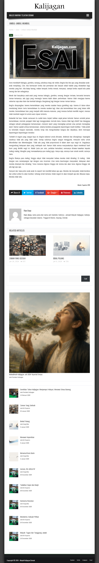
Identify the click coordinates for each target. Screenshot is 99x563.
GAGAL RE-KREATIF (27, 469)
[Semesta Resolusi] (13, 505)
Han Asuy (27, 210)
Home (11, 29)
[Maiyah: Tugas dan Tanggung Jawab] (13, 537)
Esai (17, 29)
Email (91, 560)
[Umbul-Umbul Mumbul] (49, 58)
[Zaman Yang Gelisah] (27, 245)
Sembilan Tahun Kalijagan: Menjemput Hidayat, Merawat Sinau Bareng (45, 389)
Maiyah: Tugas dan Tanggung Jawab (33, 532)
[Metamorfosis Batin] (13, 457)
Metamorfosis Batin (27, 453)
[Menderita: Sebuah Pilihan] (13, 521)
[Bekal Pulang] (71, 245)
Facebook (72, 560)
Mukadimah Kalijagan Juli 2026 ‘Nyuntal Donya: (26, 374)
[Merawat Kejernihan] (13, 441)
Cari (85, 278)
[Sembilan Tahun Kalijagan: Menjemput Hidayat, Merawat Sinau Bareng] (13, 393)
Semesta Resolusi (27, 501)
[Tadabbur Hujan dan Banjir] (13, 489)
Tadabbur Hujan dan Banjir (29, 485)
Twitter (78, 560)
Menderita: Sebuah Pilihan (29, 516)
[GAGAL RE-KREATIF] (13, 473)
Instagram (84, 560)
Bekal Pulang (58, 258)
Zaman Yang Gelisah (17, 258)
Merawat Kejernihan (27, 437)
